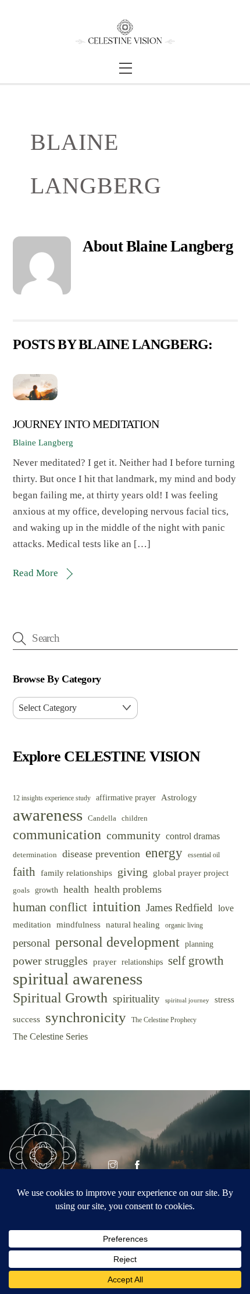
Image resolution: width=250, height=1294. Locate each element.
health (76, 889)
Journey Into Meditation (86, 424)
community (133, 835)
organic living (184, 925)
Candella (102, 818)
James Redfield (179, 907)
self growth (196, 961)
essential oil (204, 855)
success (26, 1019)
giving (132, 871)
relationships (142, 962)
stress (224, 999)
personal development (117, 942)
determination (35, 855)
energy (164, 852)
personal (31, 943)
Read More (35, 572)
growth (46, 890)
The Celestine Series (50, 1036)
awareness (48, 815)
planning (199, 944)
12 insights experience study (52, 798)
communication (57, 834)
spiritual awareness (77, 978)
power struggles (50, 961)
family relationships (76, 873)
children (135, 818)
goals (21, 890)
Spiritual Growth (60, 997)
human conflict (50, 907)
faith (24, 871)
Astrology (179, 797)
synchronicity (85, 1017)
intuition (116, 906)
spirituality (136, 999)
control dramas (193, 836)
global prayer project (190, 873)
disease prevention (101, 854)
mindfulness (78, 924)
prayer (104, 961)
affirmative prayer (126, 797)
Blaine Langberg (43, 442)
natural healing (133, 924)
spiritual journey (187, 1000)
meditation (32, 924)
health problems (128, 889)
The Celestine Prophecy (164, 1020)
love (226, 908)
